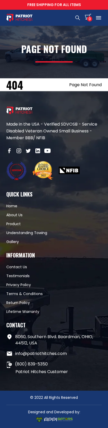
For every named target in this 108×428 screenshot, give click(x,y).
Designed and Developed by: (54, 412)
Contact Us (16, 267)
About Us (14, 215)
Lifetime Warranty (22, 311)
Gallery (12, 241)
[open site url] (16, 171)
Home (11, 206)
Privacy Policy (18, 284)
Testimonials (18, 276)
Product (13, 223)
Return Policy (18, 302)
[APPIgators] (54, 420)
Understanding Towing (26, 232)
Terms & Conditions (24, 293)
